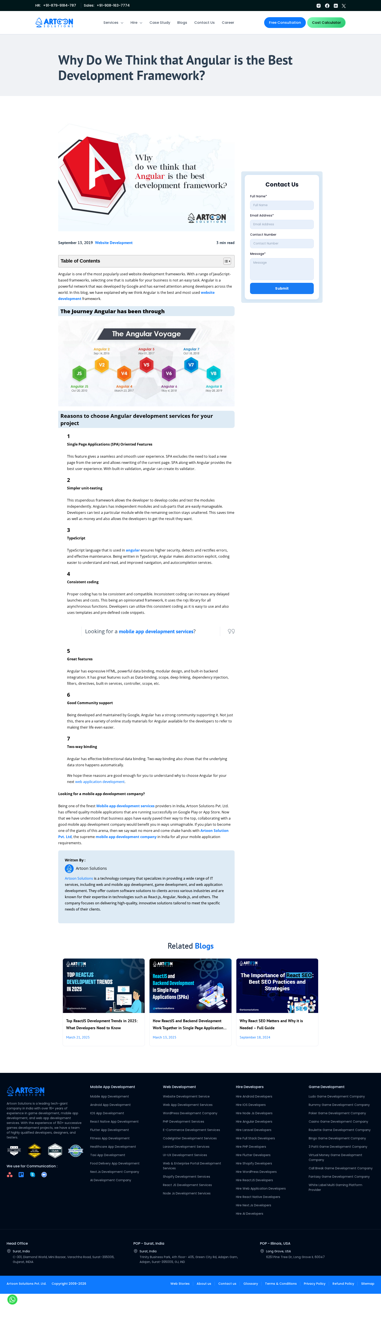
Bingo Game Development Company (337, 1138)
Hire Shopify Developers (254, 1163)
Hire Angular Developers (254, 1121)
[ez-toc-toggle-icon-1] (225, 261)
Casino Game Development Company (338, 1121)
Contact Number (263, 235)
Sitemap (367, 1283)
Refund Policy (343, 1283)
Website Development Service (186, 1096)
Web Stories (180, 1283)
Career (228, 22)
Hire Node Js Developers (254, 1113)
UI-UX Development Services (185, 1155)
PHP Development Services (183, 1121)
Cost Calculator (326, 22)
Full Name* (258, 196)
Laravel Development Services (186, 1146)
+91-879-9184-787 (59, 5)
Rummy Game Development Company (339, 1105)
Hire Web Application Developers (261, 1188)
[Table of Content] (227, 261)
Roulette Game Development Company (340, 1130)
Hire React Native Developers (258, 1197)
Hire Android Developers (254, 1096)
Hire (134, 22)
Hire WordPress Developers (256, 1172)
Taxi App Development (107, 1155)
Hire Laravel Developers (253, 1130)
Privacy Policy (314, 1283)
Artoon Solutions (79, 878)
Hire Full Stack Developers (255, 1138)
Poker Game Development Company (337, 1113)
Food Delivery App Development (115, 1163)
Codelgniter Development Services (190, 1138)
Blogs (182, 22)
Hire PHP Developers (251, 1146)
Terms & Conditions (281, 1283)
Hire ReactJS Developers (254, 1180)
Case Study (159, 22)
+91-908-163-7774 (113, 5)
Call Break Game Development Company (341, 1168)
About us (204, 1283)
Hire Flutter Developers (253, 1155)
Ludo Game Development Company (337, 1096)
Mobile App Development (109, 1096)
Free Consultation (285, 22)
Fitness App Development (110, 1138)
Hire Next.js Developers (253, 1205)
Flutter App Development (109, 1130)
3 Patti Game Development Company (338, 1146)
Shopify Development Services (186, 1176)
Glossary (250, 1283)
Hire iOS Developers (251, 1105)
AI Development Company (110, 1180)
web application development (100, 781)
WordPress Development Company (190, 1113)
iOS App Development (107, 1113)
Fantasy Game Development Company (339, 1176)
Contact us (227, 1283)
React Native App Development (114, 1121)
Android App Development (110, 1105)
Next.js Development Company (114, 1172)
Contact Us (204, 22)
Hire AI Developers (249, 1213)
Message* (258, 254)
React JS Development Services (187, 1185)
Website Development (114, 242)
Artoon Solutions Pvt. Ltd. (26, 1283)
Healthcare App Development (113, 1146)
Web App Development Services (188, 1105)
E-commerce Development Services (191, 1130)
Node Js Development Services (187, 1193)
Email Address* (262, 215)
